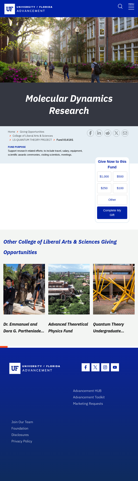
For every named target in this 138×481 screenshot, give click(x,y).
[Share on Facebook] (91, 137)
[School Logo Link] (37, 368)
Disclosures (20, 434)
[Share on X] (117, 137)
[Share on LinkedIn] (100, 137)
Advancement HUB (87, 390)
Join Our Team (22, 422)
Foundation (19, 428)
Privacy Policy (21, 441)
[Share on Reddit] (108, 137)
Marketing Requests (88, 403)
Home (11, 131)
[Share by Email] (126, 137)
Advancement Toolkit (89, 397)
